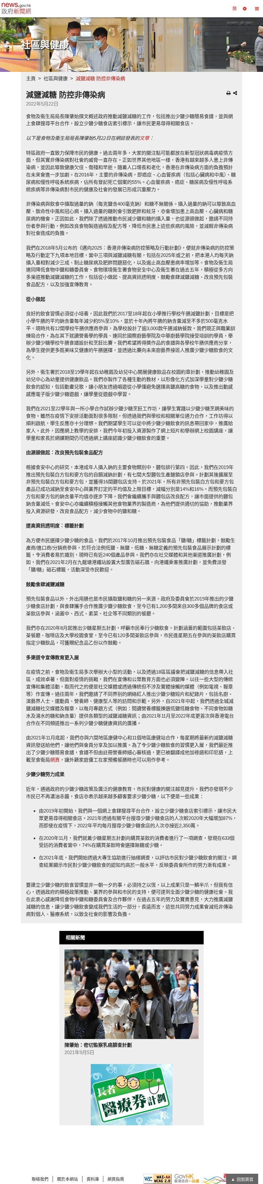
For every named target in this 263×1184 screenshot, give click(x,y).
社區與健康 (56, 78)
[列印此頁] (228, 93)
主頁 (31, 78)
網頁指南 (115, 1179)
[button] (245, 9)
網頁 (55, 759)
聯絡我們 (40, 1179)
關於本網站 (67, 1179)
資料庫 (93, 1179)
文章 (144, 138)
